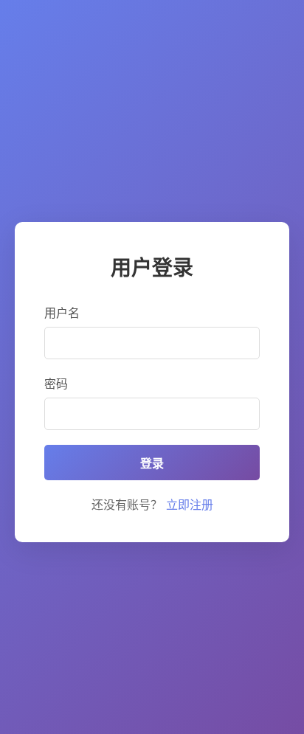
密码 (56, 383)
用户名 (62, 312)
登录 (152, 463)
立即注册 (189, 504)
